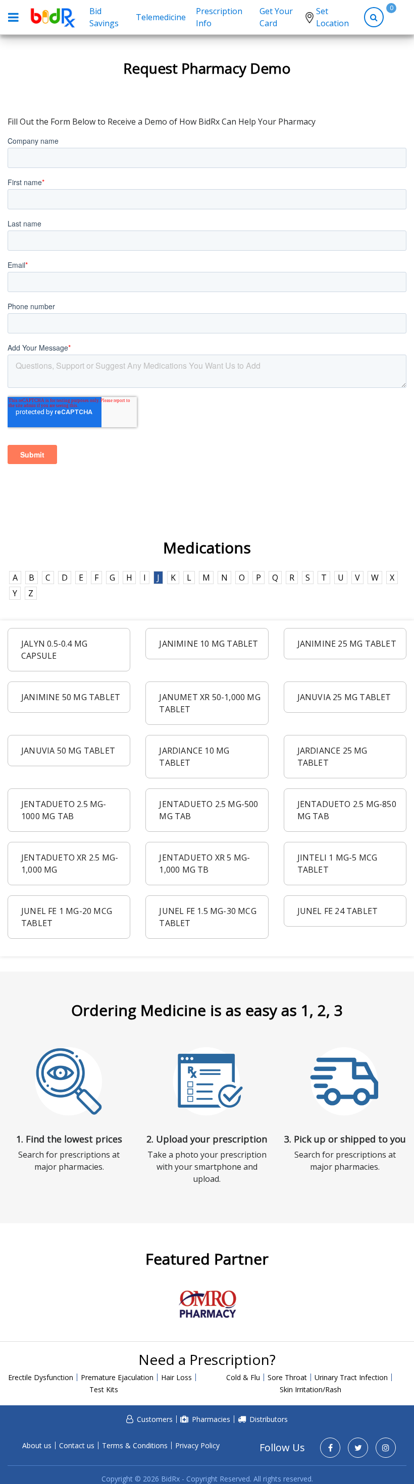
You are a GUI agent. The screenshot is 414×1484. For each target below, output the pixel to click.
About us (36, 1445)
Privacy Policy (197, 1445)
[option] (207, 1304)
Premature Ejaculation (117, 1377)
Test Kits (103, 1389)
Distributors (268, 1419)
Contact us (76, 1445)
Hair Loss (176, 1377)
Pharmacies (211, 1419)
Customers (155, 1419)
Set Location (332, 17)
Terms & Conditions (135, 1445)
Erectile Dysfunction (40, 1377)
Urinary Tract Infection (351, 1377)
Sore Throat (287, 1377)
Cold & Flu (243, 1377)
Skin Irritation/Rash (310, 1389)
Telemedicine (161, 17)
